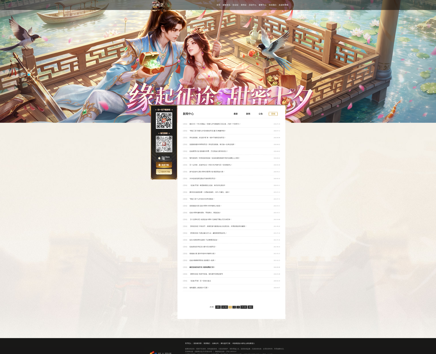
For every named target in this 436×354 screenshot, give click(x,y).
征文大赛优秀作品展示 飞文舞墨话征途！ (204, 240)
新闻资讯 (226, 5)
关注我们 (272, 5)
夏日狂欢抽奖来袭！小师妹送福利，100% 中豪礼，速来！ (210, 192)
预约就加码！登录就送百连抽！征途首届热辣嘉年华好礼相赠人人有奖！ (215, 158)
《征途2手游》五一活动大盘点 (200, 281)
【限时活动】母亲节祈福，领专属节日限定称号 (206, 274)
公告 (261, 114)
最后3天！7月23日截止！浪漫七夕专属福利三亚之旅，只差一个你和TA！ (215, 124)
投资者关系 (198, 343)
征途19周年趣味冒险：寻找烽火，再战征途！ (205, 212)
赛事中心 (262, 5)
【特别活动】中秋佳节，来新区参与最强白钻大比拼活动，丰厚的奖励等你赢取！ (218, 226)
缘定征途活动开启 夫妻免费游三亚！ (202, 267)
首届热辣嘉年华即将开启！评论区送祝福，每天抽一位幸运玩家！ (213, 144)
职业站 (235, 5)
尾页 (250, 307)
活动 (273, 114)
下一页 (244, 307)
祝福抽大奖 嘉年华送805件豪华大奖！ (203, 253)
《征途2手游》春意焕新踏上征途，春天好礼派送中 (207, 185)
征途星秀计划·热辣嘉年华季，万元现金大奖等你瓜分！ (209, 151)
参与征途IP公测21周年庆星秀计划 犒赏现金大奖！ (207, 172)
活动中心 (252, 5)
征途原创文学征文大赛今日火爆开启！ (203, 247)
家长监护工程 (225, 343)
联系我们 (207, 343)
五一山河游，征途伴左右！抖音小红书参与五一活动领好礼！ (211, 165)
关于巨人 (188, 343)
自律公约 (215, 343)
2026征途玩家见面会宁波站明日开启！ (203, 178)
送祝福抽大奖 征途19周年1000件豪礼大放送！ (206, 206)
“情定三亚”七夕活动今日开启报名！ (202, 199)
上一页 (225, 307)
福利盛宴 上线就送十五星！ (199, 288)
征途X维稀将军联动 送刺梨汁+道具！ (203, 260)
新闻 (248, 114)
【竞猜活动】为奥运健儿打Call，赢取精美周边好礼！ (208, 233)
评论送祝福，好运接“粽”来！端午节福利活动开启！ (208, 137)
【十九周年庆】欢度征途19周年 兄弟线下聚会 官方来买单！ (211, 219)
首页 (218, 5)
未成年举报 (283, 5)
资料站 (243, 5)
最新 (236, 114)
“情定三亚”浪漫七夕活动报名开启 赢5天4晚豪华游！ (208, 131)
